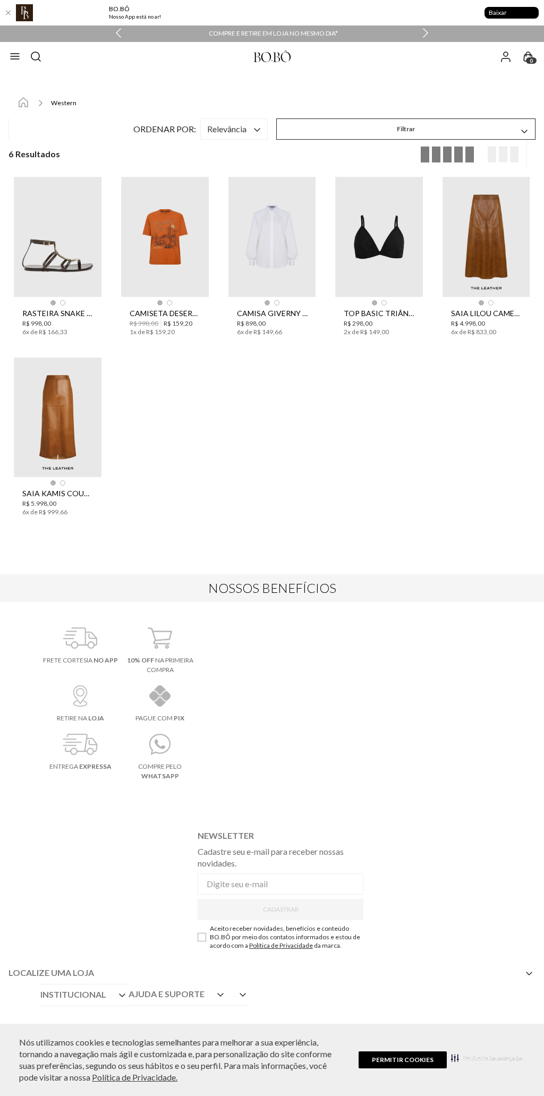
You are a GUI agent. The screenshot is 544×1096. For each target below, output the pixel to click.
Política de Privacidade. (134, 1077)
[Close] (8, 13)
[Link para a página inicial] (23, 103)
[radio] (500, 154)
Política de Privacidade (281, 945)
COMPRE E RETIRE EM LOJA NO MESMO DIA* (273, 33)
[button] (487, 1057)
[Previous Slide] (118, 34)
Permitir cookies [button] (403, 1060)
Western (63, 103)
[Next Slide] (425, 34)
